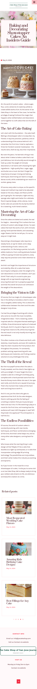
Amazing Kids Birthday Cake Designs (14, 562)
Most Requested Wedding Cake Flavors (15, 521)
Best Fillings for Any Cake (17, 602)
